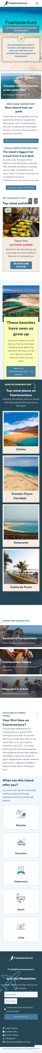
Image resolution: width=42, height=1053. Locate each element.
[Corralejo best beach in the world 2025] (21, 86)
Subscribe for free (21, 1017)
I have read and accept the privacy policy (19, 1009)
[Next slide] (36, 201)
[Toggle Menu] (37, 3)
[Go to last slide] (30, 201)
